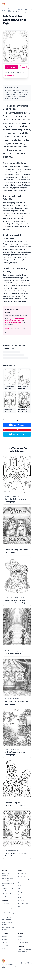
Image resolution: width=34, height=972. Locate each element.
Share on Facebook (18, 425)
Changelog (21, 892)
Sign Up (20, 936)
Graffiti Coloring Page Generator (8, 914)
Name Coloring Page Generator (7, 923)
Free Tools (5, 900)
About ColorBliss (23, 874)
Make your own (9, 75)
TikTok (3, 948)
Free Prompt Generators (5, 904)
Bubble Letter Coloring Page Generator (8, 918)
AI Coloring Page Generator (6, 874)
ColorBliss (8, 328)
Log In (20, 939)
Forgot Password (23, 942)
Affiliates (21, 898)
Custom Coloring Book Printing (8, 889)
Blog (19, 886)
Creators (20, 883)
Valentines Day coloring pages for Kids (13, 354)
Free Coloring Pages (10, 10)
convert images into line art (14, 322)
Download (12, 67)
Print (23, 67)
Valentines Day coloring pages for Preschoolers (15, 357)
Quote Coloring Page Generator (8, 928)
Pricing (4, 896)
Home (4, 10)
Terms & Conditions (24, 904)
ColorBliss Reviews (23, 877)
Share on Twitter (18, 434)
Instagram (4, 942)
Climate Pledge (22, 901)
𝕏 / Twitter (5, 945)
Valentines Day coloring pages (19, 10)
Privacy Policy (22, 907)
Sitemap (20, 889)
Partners (20, 895)
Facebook (4, 936)
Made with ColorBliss (24, 880)
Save (18, 429)
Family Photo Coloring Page (8, 884)
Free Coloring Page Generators (7, 909)
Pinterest (4, 939)
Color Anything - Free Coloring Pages (24, 950)
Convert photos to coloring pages (7, 879)
